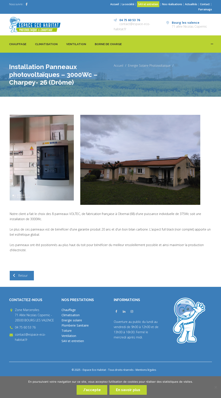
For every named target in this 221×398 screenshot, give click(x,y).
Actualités (191, 4)
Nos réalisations (172, 4)
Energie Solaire (138, 65)
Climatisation (46, 44)
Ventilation (76, 44)
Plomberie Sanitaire (75, 325)
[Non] (215, 387)
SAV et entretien (148, 4)
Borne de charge (108, 44)
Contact (205, 4)
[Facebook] (26, 4)
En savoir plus (128, 390)
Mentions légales (146, 370)
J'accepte (92, 390)
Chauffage (17, 44)
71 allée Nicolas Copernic (189, 26)
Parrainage (205, 9)
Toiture (67, 331)
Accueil (114, 4)
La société (128, 4)
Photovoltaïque (159, 65)
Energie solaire (72, 320)
